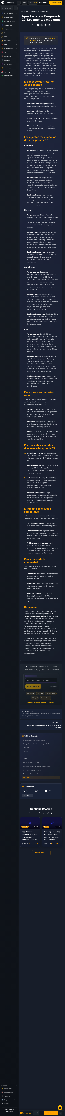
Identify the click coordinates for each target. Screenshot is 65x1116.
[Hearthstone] (17, 41)
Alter (25, 758)
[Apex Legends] (17, 72)
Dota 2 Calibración (45, 698)
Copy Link (28, 795)
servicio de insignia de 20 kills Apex (41, 702)
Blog (27, 11)
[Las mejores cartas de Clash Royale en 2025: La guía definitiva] (52, 832)
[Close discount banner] (60, 1113)
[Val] (17, 52)
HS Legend (35, 698)
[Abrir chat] (60, 1107)
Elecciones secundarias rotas (31, 762)
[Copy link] (49, 25)
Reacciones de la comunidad (31, 774)
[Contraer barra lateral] (16, 8)
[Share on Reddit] (45, 25)
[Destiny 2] (17, 60)
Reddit (49, 791)
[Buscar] (19, 3)
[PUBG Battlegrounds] (17, 48)
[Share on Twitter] (41, 25)
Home (21, 11)
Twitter (39, 791)
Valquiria (26, 747)
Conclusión (26, 777)
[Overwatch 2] (17, 56)
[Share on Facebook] (38, 25)
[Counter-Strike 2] (17, 17)
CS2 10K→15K (30, 693)
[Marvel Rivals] (17, 64)
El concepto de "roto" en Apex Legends (34, 740)
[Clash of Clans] (17, 29)
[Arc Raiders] (17, 68)
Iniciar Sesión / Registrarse (9, 1110)
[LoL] (17, 33)
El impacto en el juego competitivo (32, 770)
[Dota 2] (17, 44)
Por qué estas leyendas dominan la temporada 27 (37, 766)
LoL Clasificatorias (50, 693)
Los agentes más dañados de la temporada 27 (36, 744)
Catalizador (27, 755)
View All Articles (40, 853)
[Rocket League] (17, 13)
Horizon (26, 751)
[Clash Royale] (17, 25)
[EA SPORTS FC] (17, 76)
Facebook (28, 791)
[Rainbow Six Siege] (17, 21)
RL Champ (40, 693)
